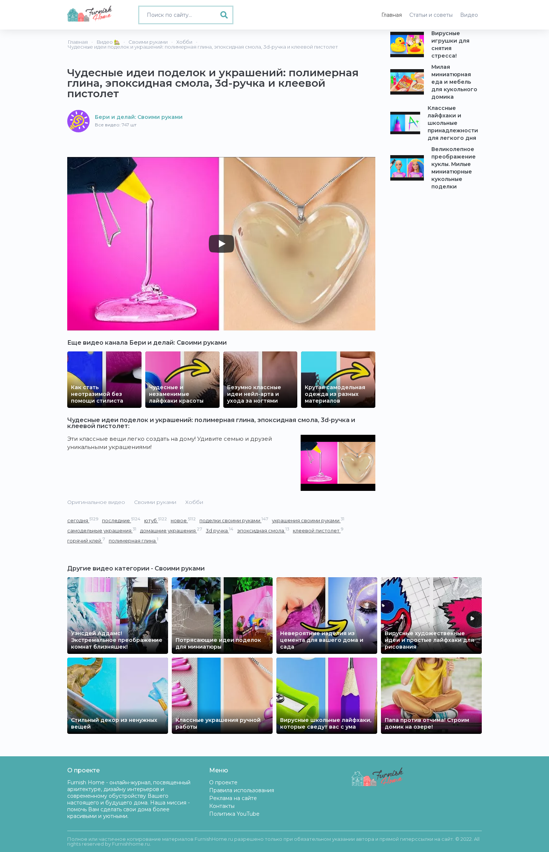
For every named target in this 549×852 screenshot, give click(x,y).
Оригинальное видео (96, 502)
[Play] (221, 244)
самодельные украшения (101, 530)
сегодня (82, 520)
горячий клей (86, 540)
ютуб (155, 520)
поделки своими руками (233, 520)
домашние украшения (171, 530)
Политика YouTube (234, 814)
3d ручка (219, 530)
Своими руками (155, 502)
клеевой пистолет (318, 530)
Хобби (194, 502)
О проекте (223, 782)
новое (183, 520)
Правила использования (241, 790)
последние (121, 520)
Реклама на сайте (233, 798)
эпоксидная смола (263, 530)
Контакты (222, 806)
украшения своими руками (308, 520)
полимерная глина (133, 540)
